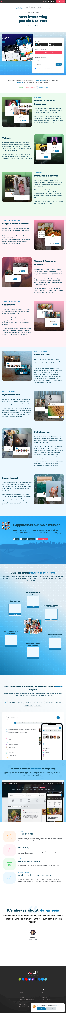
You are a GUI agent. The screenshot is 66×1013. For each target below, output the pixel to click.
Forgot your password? (48, 68)
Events (42, 702)
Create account (47, 52)
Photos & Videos (49, 702)
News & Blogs (58, 702)
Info (47, 7)
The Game (33, 7)
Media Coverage (46, 999)
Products (36, 702)
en (45, 1)
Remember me (39, 68)
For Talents (26, 7)
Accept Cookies (41, 1008)
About (43, 992)
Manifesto (44, 997)
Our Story (44, 995)
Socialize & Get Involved (43, 87)
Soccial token (22, 1004)
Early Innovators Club (24, 1006)
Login (58, 64)
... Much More (37, 705)
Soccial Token (41, 7)
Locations (20, 702)
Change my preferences (51, 1008)
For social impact (23, 1001)
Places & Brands (12, 702)
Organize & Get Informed (30, 87)
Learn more (57, 1005)
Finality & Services (28, 702)
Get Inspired (20, 87)
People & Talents (28, 705)
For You (19, 7)
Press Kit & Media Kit (46, 1001)
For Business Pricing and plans (26, 999)
